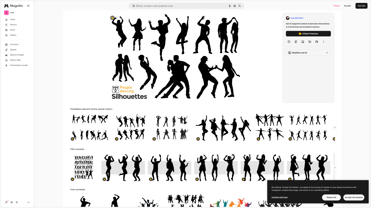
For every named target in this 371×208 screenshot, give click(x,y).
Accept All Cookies (354, 197)
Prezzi (337, 5)
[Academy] (11, 202)
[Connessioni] (6, 202)
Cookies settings (280, 197)
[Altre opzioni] (324, 41)
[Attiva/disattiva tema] (16, 202)
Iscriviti (361, 5)
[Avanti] (334, 127)
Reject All (331, 197)
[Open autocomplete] (133, 6)
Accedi (347, 5)
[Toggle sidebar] (28, 5)
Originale (126, 18)
